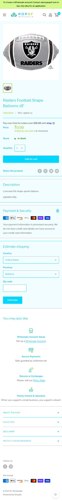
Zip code (7, 281)
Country (7, 253)
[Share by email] (57, 171)
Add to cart (31, 159)
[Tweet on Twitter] (51, 171)
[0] (56, 15)
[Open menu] (4, 15)
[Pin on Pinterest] (45, 171)
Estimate (13, 300)
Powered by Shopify (12, 495)
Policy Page (39, 380)
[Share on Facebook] (40, 171)
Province (7, 267)
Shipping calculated (24, 131)
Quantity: (8, 148)
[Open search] (44, 14)
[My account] (50, 14)
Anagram (8, 113)
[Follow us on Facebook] (5, 466)
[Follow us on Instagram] (11, 466)
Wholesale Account (35, 341)
